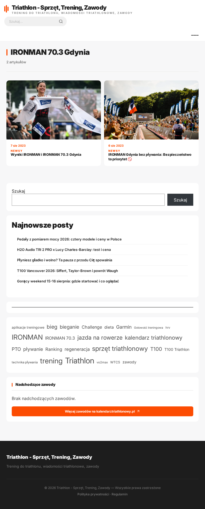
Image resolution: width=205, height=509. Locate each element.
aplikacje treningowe (28, 327)
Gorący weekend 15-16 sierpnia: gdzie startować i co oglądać (68, 281)
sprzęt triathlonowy (120, 348)
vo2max (102, 362)
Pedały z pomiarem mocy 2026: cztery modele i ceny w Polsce (69, 239)
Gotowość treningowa (148, 327)
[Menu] (195, 35)
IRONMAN (27, 337)
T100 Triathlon (176, 349)
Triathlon (79, 360)
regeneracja (77, 349)
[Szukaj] (61, 21)
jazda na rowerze (100, 337)
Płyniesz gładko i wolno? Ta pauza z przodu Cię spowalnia (64, 260)
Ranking (53, 349)
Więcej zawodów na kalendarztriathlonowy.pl (100, 411)
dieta (109, 327)
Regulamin (120, 494)
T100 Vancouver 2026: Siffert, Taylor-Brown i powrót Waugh (67, 271)
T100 (156, 349)
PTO (16, 349)
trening (51, 360)
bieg (52, 327)
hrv (167, 327)
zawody (129, 362)
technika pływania (25, 362)
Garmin (124, 327)
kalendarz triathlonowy (153, 337)
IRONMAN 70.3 (60, 338)
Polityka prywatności (93, 494)
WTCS (115, 362)
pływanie (33, 349)
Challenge (92, 327)
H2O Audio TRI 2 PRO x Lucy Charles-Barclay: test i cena (64, 249)
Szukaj (18, 191)
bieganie (69, 327)
